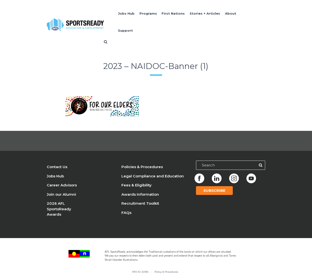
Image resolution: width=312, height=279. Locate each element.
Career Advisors (62, 185)
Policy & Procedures (166, 271)
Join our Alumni (61, 194)
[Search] (260, 165)
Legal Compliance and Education (152, 176)
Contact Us (57, 166)
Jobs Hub (126, 13)
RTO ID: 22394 (140, 271)
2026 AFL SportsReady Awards (59, 209)
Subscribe (214, 190)
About (230, 13)
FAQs (126, 212)
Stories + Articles (205, 13)
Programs (148, 13)
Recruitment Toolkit (140, 203)
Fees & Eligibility (136, 185)
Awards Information (140, 194)
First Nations (173, 13)
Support (125, 30)
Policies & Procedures (142, 166)
